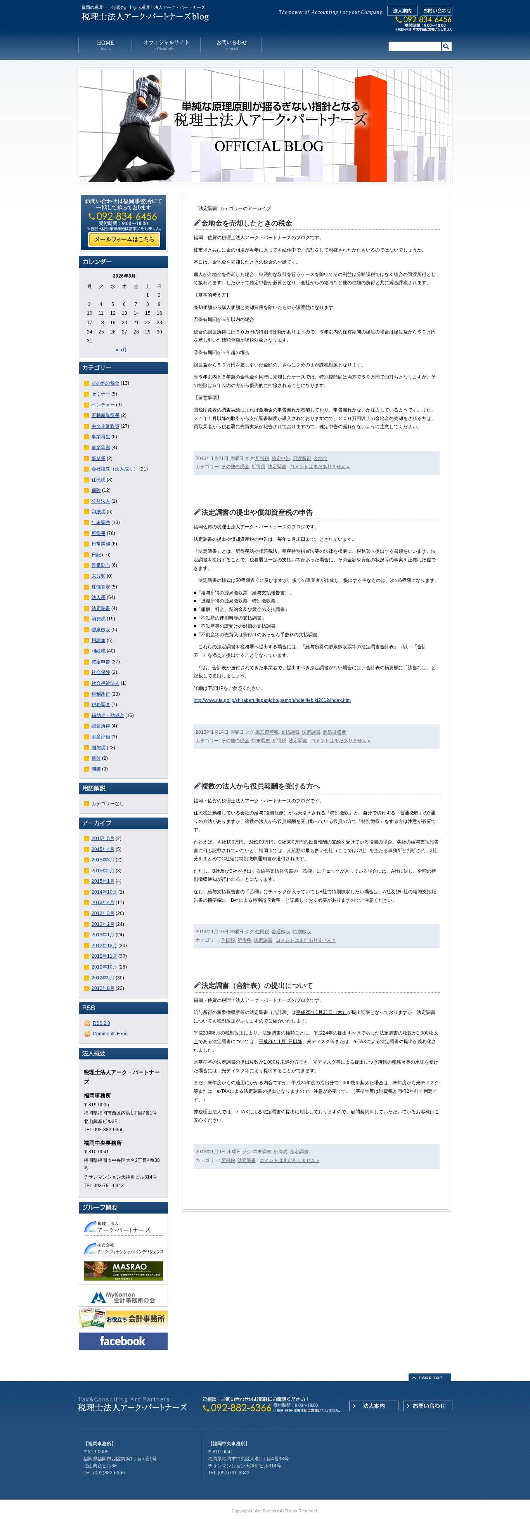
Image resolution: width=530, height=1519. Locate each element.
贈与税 (99, 747)
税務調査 (101, 704)
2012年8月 (103, 988)
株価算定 (101, 587)
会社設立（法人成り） (115, 469)
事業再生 (101, 436)
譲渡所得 (101, 726)
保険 (96, 490)
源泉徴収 (101, 629)
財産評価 (101, 737)
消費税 (99, 618)
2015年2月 (103, 870)
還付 (96, 758)
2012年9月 (103, 978)
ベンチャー (103, 405)
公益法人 (101, 501)
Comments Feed (110, 1033)
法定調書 (101, 608)
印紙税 (99, 511)
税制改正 (101, 694)
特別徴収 (302, 931)
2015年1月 (103, 881)
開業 (96, 769)
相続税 (99, 651)
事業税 (99, 458)
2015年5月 (103, 838)
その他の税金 (106, 383)
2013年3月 (103, 913)
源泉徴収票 (334, 732)
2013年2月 (103, 924)
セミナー (101, 394)
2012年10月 (104, 967)
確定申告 (101, 662)
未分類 (99, 576)
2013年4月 (103, 902)
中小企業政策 (106, 426)
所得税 (99, 533)
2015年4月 (103, 849)
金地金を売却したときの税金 (246, 223)
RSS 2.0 (101, 1023)
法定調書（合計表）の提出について (257, 986)
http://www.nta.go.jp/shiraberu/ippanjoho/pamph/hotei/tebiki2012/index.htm (272, 700)
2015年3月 (103, 860)
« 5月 (121, 349)
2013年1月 (103, 934)
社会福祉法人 (106, 683)
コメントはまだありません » (320, 466)
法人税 (99, 597)
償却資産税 (267, 732)
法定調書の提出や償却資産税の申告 (257, 512)
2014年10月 (104, 892)
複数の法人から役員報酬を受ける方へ (260, 786)
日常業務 (101, 544)
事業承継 (101, 447)
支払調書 (290, 732)
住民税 (99, 480)
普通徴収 (281, 931)
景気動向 (101, 565)
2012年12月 (104, 945)
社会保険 (101, 672)
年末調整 (101, 522)
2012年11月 (104, 956)
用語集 (99, 640)
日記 (96, 554)
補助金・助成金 (108, 715)
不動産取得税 (106, 415)
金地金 (320, 458)
